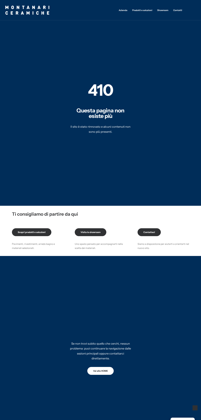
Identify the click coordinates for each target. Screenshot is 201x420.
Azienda (123, 10)
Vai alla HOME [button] (100, 370)
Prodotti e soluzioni (142, 10)
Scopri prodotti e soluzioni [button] (32, 232)
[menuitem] (123, 10)
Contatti (177, 10)
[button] (190, 10)
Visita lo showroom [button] (90, 232)
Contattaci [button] (149, 232)
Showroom (162, 10)
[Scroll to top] (195, 407)
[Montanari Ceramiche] (27, 10)
